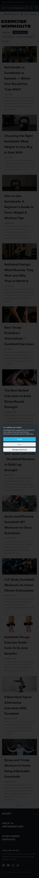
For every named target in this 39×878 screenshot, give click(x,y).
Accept (19, 439)
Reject (19, 444)
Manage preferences (19, 450)
